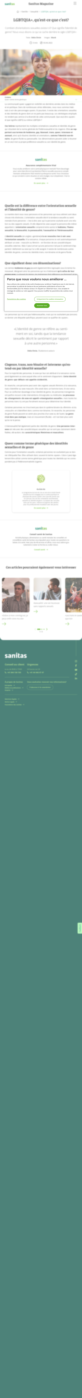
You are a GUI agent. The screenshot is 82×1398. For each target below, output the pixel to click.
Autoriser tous (42, 306)
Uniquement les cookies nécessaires (50, 299)
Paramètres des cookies (16, 299)
